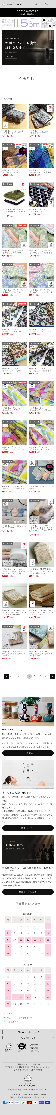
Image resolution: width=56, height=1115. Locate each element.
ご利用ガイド (22, 1064)
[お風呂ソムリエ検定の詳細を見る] (28, 47)
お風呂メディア (34, 1052)
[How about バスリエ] (28, 711)
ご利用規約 (35, 1064)
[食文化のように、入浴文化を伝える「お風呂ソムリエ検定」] (28, 849)
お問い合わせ (36, 1069)
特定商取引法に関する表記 (17, 1067)
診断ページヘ (28, 828)
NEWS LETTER (28, 1031)
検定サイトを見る (28, 892)
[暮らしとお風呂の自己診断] (28, 774)
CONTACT (28, 1037)
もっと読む (28, 753)
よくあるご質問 (21, 1069)
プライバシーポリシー (41, 1067)
